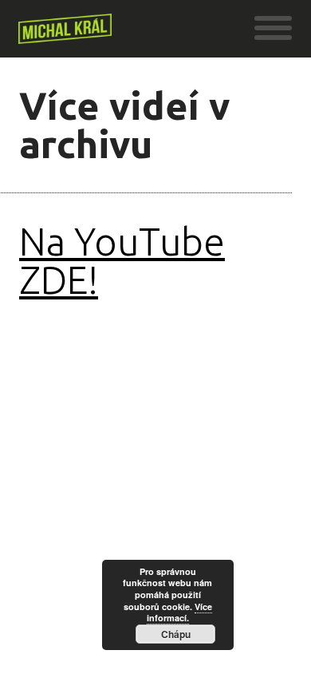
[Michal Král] (65, 35)
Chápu (176, 634)
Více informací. (179, 612)
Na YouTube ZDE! (122, 260)
